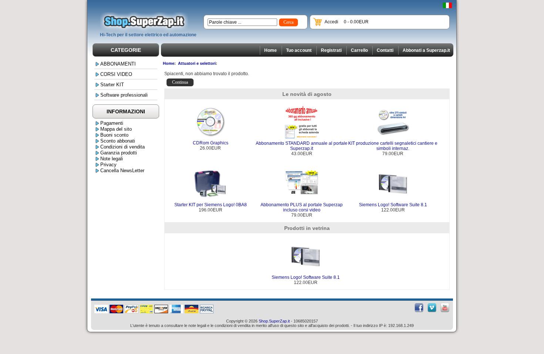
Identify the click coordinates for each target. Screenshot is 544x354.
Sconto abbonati (117, 141)
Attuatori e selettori (197, 63)
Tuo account (299, 50)
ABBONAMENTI (118, 64)
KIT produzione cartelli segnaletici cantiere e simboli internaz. (392, 146)
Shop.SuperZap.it (274, 321)
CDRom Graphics (210, 143)
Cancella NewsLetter (122, 170)
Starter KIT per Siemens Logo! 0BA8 (210, 204)
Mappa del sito (116, 129)
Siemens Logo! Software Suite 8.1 (393, 204)
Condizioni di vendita (122, 147)
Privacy (108, 164)
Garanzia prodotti (118, 153)
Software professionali (124, 95)
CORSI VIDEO (116, 74)
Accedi (331, 21)
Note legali (111, 158)
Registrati (331, 50)
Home (270, 50)
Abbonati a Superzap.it (426, 50)
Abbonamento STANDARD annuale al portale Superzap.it (301, 146)
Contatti (385, 50)
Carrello (359, 50)
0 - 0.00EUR (356, 21)
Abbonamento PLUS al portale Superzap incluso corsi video (302, 207)
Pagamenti (111, 123)
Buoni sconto (114, 135)
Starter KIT (112, 84)
